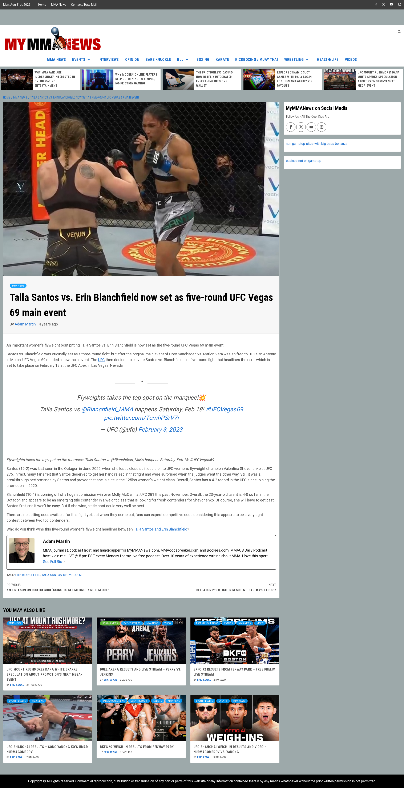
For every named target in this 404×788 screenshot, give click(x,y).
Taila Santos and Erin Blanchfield (160, 529)
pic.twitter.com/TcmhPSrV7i (141, 417)
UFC (101, 359)
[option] (40, 79)
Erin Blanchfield (27, 575)
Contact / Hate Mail (84, 4)
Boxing (203, 59)
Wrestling (294, 59)
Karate (222, 59)
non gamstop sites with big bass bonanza (316, 144)
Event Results (132, 623)
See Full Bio (52, 561)
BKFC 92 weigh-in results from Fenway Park (137, 747)
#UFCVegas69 (224, 409)
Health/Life (328, 59)
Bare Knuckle (158, 59)
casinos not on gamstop (303, 161)
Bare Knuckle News (207, 623)
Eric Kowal (17, 684)
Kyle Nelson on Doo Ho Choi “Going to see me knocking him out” (58, 587)
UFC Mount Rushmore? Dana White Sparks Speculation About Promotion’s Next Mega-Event (44, 674)
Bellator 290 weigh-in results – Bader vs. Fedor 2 (236, 587)
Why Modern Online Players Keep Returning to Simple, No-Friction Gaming (56, 79)
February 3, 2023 (160, 429)
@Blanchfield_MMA (107, 409)
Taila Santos (51, 575)
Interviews (108, 59)
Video (167, 623)
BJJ (180, 59)
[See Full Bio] (64, 561)
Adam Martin (26, 324)
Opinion (132, 59)
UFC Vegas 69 (72, 575)
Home (42, 4)
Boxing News (110, 623)
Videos (351, 59)
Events (78, 59)
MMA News (58, 4)
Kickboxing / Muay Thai (256, 59)
